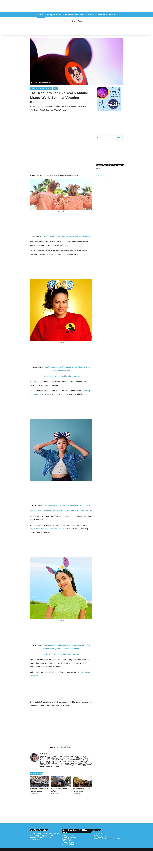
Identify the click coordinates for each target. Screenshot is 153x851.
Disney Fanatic (67, 836)
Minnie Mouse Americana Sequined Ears (45, 529)
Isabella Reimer (36, 102)
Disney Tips (66, 839)
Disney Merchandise (37, 88)
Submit (101, 175)
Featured (49, 88)
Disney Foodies (53, 14)
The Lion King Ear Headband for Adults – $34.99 (61, 376)
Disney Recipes (70, 14)
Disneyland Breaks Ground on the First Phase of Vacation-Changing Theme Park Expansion (39, 790)
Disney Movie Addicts (70, 837)
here (66, 705)
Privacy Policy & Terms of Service (107, 839)
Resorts (92, 14)
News (40, 14)
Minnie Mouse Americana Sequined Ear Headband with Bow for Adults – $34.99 (61, 511)
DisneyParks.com (36, 839)
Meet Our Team (105, 14)
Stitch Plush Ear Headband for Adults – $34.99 (61, 654)
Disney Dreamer (68, 842)
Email (98, 168)
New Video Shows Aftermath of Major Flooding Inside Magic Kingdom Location (81, 790)
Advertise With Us (100, 837)
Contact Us (98, 834)
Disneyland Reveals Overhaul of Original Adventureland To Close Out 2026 (60, 790)
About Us (97, 835)
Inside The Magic (68, 844)
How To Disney (67, 841)
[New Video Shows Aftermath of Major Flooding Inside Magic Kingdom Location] (82, 781)
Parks (83, 14)
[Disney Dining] (76, 26)
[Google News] (66, 747)
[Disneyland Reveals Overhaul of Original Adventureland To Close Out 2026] (61, 781)
